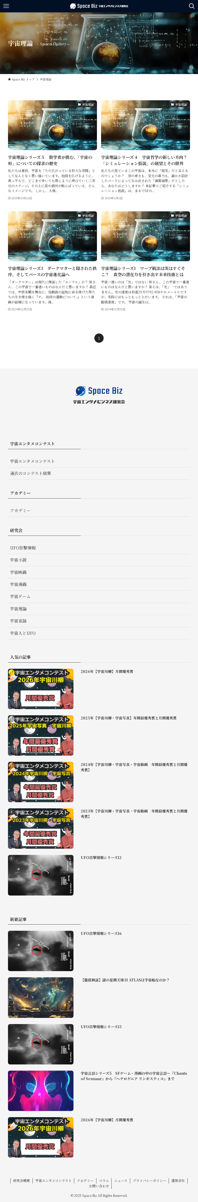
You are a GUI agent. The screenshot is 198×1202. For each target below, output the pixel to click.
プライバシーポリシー (149, 1180)
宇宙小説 (18, 560)
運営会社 (178, 1180)
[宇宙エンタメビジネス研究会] (99, 6)
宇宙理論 (18, 609)
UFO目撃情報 (23, 548)
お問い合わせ (99, 1185)
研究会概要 (21, 1180)
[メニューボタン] (6, 6)
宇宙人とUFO (23, 633)
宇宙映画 (18, 572)
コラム (104, 1180)
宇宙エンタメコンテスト (32, 461)
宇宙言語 (18, 621)
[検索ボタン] (192, 6)
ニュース (120, 1180)
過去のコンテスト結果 (30, 473)
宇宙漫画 (18, 584)
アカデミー (20, 510)
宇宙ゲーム (20, 596)
